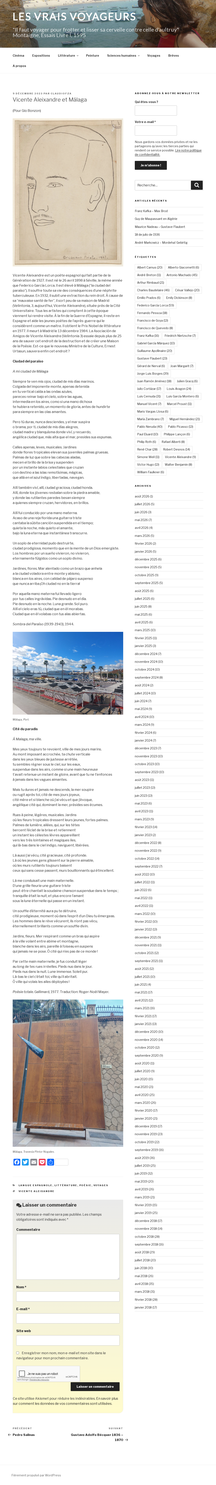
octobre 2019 (144, 1142)
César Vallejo (187, 290)
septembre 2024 (147, 677)
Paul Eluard (147, 434)
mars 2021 (142, 1008)
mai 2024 (141, 709)
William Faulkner (150, 472)
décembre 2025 (146, 559)
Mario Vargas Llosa (152, 411)
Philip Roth (146, 442)
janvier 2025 (143, 646)
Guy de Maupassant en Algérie (156, 219)
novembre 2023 (146, 756)
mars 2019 (142, 1197)
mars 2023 (142, 819)
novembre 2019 (146, 1134)
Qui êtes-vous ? (146, 102)
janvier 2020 (143, 1118)
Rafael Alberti (173, 442)
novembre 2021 (146, 945)
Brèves (173, 55)
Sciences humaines (121, 55)
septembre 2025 (147, 583)
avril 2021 (141, 1000)
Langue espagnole (36, 1185)
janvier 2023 (143, 835)
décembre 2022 (146, 843)
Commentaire (28, 1230)
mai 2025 (141, 614)
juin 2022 (141, 890)
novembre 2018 (146, 1228)
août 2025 (142, 591)
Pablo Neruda (149, 426)
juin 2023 (141, 795)
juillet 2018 (142, 1260)
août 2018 (142, 1252)
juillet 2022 (142, 882)
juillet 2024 (142, 693)
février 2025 (143, 638)
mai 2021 (141, 992)
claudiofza (61, 93)
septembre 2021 (146, 961)
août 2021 (142, 968)
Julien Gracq (187, 381)
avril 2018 (141, 1284)
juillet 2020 (142, 1071)
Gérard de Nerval (151, 366)
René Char (147, 449)
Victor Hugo (148, 464)
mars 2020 (142, 1102)
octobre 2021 (144, 953)
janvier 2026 (143, 551)
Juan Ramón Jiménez (154, 381)
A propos (19, 66)
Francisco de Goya (152, 320)
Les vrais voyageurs (74, 16)
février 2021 (143, 1016)
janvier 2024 (143, 740)
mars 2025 (142, 630)
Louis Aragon (179, 388)
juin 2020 (141, 1079)
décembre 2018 (146, 1221)
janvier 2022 (143, 929)
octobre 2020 (144, 1047)
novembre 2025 (146, 567)
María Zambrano (150, 419)
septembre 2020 (147, 1055)
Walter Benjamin (178, 464)
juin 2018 (141, 1268)
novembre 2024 (146, 661)
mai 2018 (141, 1276)
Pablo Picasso (180, 426)
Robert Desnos (176, 449)
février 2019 (143, 1205)
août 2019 (142, 1158)
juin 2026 (141, 512)
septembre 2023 (146, 772)
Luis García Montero (182, 396)
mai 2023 (141, 803)
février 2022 (143, 921)
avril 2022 (141, 906)
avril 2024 (141, 717)
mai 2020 (141, 1087)
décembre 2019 (146, 1126)
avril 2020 (142, 1095)
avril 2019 (141, 1189)
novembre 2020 (146, 1039)
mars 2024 (142, 724)
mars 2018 (142, 1291)
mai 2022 (141, 898)
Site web (23, 1331)
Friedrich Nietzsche (180, 335)
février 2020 (143, 1110)
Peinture (92, 55)
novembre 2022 (146, 850)
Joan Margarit (181, 366)
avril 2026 (141, 527)
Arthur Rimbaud (150, 282)
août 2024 (142, 685)
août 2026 (142, 496)
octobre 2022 (144, 858)
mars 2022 (142, 914)
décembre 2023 (146, 748)
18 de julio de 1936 (147, 234)
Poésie (85, 1185)
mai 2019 (141, 1181)
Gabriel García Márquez (156, 343)
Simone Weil (148, 457)
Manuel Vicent (149, 404)
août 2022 (142, 874)
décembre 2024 (146, 654)
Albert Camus (149, 267)
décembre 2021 (146, 937)
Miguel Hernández (184, 419)
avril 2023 (141, 811)
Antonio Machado (181, 275)
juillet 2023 (142, 787)
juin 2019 (141, 1173)
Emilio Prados (149, 297)
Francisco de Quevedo (155, 328)
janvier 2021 (143, 1024)
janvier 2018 (143, 1307)
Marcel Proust (179, 404)
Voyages (153, 55)
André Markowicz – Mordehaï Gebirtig (161, 242)
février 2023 (143, 827)
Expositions (41, 55)
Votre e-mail (145, 122)
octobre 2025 (144, 575)
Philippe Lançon (177, 434)
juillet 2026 (142, 504)
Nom (21, 1287)
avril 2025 (141, 622)
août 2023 (142, 780)
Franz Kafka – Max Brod (151, 211)
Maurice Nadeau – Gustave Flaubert (160, 227)
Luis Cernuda (149, 396)
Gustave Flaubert (152, 358)
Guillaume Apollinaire (154, 351)
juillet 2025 (142, 598)
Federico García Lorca (155, 305)
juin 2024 (141, 701)
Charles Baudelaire (153, 290)
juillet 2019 (142, 1165)
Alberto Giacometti (183, 267)
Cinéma (18, 55)
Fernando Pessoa (152, 313)
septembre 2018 (146, 1244)
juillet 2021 (142, 976)
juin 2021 (141, 984)
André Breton (149, 275)
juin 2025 (141, 606)
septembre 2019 (146, 1150)
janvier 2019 (143, 1213)
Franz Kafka (148, 335)
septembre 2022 (146, 866)
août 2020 (142, 1063)
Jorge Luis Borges (153, 373)
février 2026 (143, 543)
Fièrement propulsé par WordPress (36, 1475)
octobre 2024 (144, 669)
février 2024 (143, 732)
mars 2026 (142, 535)
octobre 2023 (144, 764)
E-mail (23, 1309)
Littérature (66, 55)
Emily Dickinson (179, 297)
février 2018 (143, 1299)
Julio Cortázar (149, 388)
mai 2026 (141, 520)
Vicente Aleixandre (37, 1191)
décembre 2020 (146, 1031)
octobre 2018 (144, 1236)
